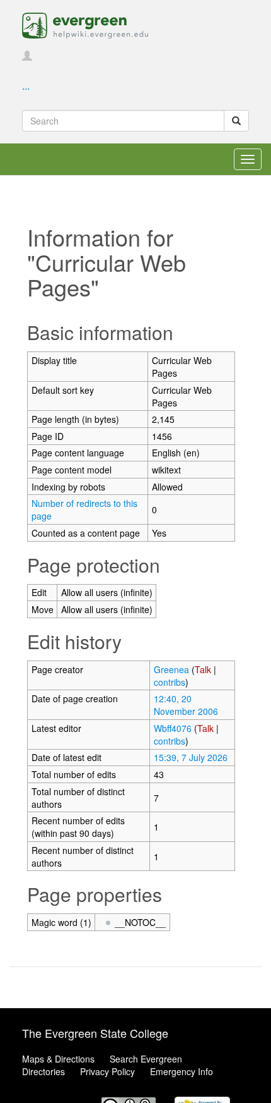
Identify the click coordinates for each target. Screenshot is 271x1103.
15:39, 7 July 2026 (191, 757)
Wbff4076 (173, 728)
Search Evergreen (146, 1058)
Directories (43, 1071)
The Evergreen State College (95, 1033)
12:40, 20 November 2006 (186, 704)
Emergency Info (181, 1071)
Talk (203, 669)
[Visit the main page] (85, 24)
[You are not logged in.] (27, 56)
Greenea (171, 669)
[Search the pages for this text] (236, 120)
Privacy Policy (107, 1071)
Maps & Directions (58, 1058)
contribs (169, 682)
